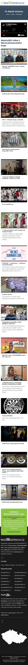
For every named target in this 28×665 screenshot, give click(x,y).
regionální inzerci (18, 551)
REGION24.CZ (18, 590)
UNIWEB (19, 603)
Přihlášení (7, 565)
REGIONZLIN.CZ (18, 581)
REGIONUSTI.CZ (5, 584)
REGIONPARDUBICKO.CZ (21, 572)
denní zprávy (13, 545)
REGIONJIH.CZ (4, 578)
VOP (14, 658)
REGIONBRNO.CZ (19, 578)
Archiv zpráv (19, 565)
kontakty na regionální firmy (14, 547)
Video (12, 14)
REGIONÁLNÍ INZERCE (14, 531)
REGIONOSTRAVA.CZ (20, 587)
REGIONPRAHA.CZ (5, 581)
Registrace (12, 565)
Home (7, 14)
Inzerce (2, 565)
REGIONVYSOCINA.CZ (20, 575)
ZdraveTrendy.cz (4, 614)
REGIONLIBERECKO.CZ (6, 587)
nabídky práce (7, 549)
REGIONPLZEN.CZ (5, 572)
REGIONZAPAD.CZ (5, 575)
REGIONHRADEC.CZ (6, 590)
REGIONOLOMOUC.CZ (20, 584)
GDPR (11, 658)
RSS (23, 565)
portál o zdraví (12, 612)
